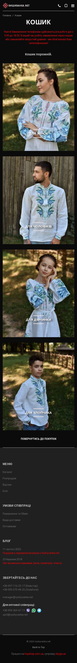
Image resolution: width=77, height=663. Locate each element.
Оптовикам (9, 526)
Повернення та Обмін (15, 513)
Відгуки (7, 484)
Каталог (7, 472)
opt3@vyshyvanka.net (15, 614)
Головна (7, 15)
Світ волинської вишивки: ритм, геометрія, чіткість (32, 563)
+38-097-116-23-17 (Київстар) (20, 585)
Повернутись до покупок (38, 438)
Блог (5, 491)
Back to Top (38, 647)
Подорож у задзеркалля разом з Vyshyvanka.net (31, 553)
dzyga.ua (60, 653)
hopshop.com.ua (34, 653)
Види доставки (11, 520)
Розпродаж (9, 478)
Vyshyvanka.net (42, 641)
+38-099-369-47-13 (14, 610)
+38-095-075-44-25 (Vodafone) (20, 589)
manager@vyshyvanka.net (18, 597)
